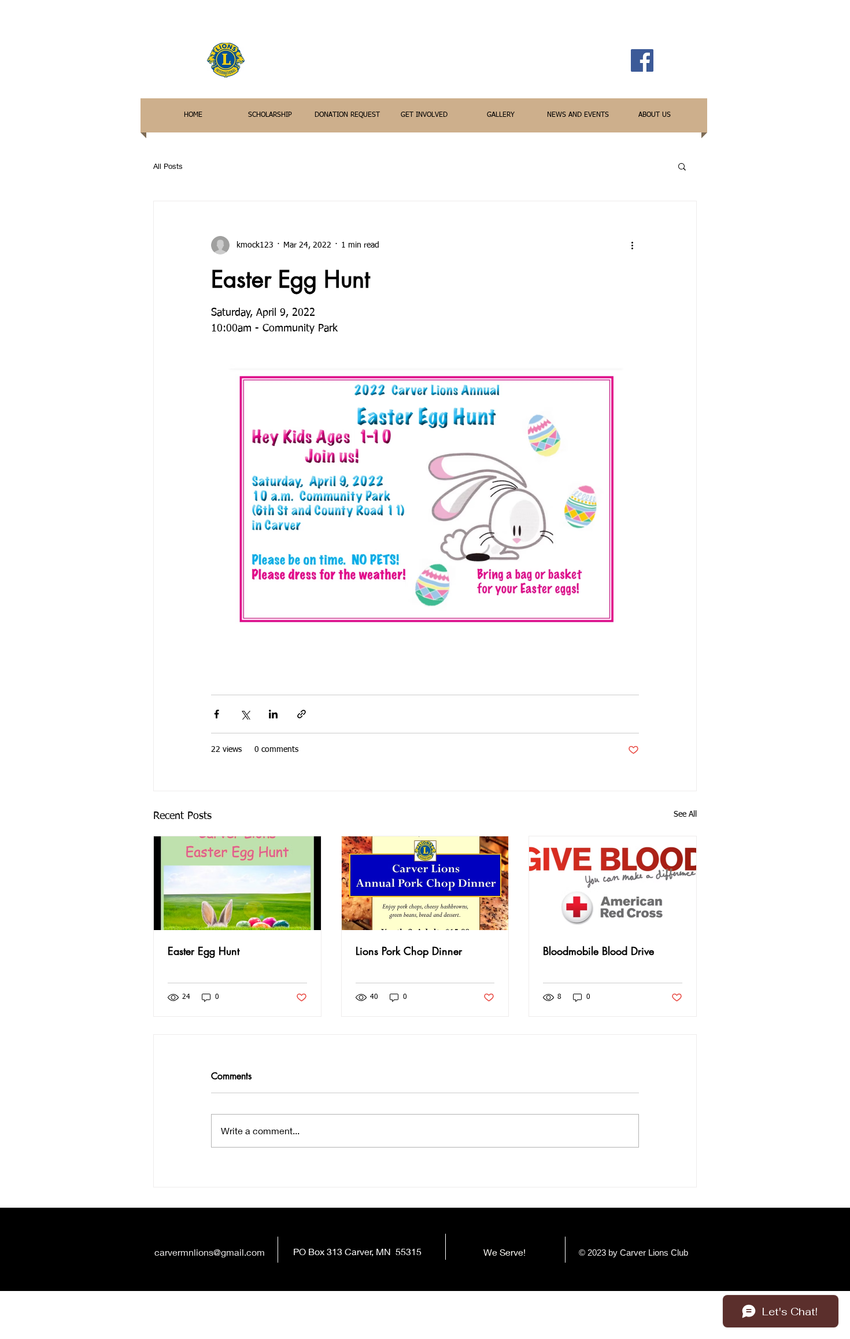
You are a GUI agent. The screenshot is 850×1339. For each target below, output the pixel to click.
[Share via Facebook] (216, 714)
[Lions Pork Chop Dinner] (425, 883)
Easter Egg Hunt (203, 951)
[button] (682, 166)
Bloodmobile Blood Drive (598, 951)
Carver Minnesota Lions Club (437, 59)
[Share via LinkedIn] (273, 714)
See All (685, 814)
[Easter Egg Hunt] (237, 883)
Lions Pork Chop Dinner (409, 951)
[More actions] (632, 245)
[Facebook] (642, 60)
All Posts (168, 166)
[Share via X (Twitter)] (244, 714)
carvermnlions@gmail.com (209, 1251)
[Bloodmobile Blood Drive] (612, 883)
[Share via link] (301, 714)
